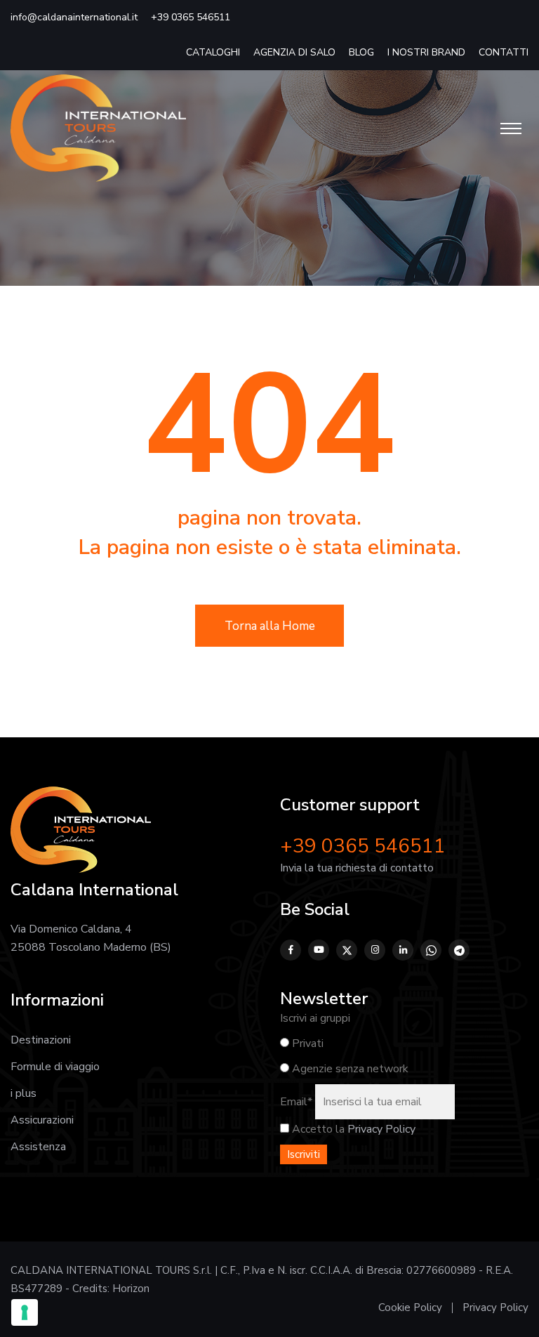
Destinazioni (41, 1040)
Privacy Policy (381, 1129)
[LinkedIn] (402, 950)
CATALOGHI (213, 52)
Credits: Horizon (110, 1289)
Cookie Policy (410, 1307)
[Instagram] (374, 950)
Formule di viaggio (55, 1066)
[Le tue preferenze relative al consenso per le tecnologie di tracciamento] (24, 1312)
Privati (306, 1043)
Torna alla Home (270, 626)
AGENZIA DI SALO (294, 52)
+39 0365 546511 (190, 17)
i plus (23, 1093)
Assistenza (38, 1146)
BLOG (361, 52)
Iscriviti (303, 1154)
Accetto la (317, 1129)
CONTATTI (503, 52)
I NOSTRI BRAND (426, 52)
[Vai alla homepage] (98, 128)
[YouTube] (318, 950)
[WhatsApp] (430, 950)
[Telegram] (459, 950)
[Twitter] (346, 950)
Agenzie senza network (348, 1068)
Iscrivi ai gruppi (315, 1018)
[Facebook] (290, 950)
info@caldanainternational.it (74, 17)
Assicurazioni (42, 1120)
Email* (296, 1101)
